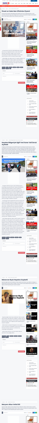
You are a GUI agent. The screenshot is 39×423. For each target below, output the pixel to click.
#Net (7, 67)
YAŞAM (33, 3)
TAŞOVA (16, 3)
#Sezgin (14, 67)
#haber (11, 67)
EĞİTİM (24, 3)
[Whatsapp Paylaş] (36, 19)
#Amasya (16, 237)
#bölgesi (8, 237)
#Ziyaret (7, 68)
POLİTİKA (12, 3)
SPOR (21, 3)
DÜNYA (30, 3)
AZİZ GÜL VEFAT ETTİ (12, 5)
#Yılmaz (4, 238)
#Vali (20, 237)
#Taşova (4, 67)
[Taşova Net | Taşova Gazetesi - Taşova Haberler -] (5, 3)
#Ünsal (18, 67)
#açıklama (12, 237)
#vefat (3, 337)
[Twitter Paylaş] (34, 19)
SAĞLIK (27, 3)
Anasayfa (3, 8)
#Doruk (7, 238)
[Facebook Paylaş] (33, 19)
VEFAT (19, 3)
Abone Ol (25, 19)
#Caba (3, 68)
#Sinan (21, 67)
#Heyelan (4, 237)
